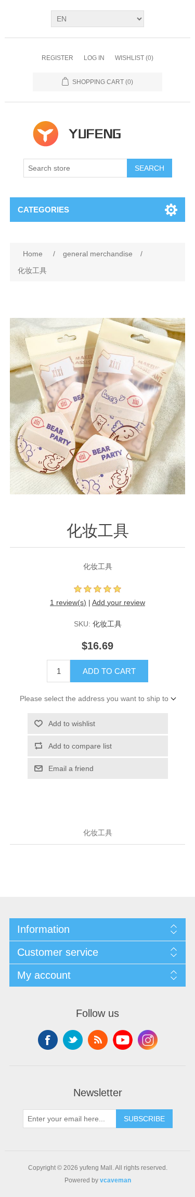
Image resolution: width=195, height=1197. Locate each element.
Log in (94, 58)
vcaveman (115, 1180)
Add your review (118, 602)
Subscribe (144, 1119)
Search (149, 168)
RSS (98, 1040)
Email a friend (71, 768)
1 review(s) (68, 602)
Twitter (73, 1040)
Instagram (148, 1040)
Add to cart (109, 671)
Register (57, 58)
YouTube (123, 1040)
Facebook (48, 1040)
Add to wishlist (71, 723)
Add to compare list (80, 746)
